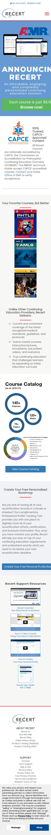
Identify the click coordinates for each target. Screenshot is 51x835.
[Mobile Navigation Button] (47, 13)
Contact (25, 761)
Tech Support (25, 764)
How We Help (25, 734)
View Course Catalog (25, 469)
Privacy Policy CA (25, 772)
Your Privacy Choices (25, 775)
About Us (25, 731)
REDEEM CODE (34, 3)
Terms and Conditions (26, 778)
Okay (39, 827)
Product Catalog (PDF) (25, 746)
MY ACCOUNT (19, 3)
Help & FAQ (25, 767)
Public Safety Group (25, 740)
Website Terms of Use (25, 781)
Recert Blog (25, 737)
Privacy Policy (25, 770)
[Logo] (13, 13)
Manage (16, 827)
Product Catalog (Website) (25, 743)
